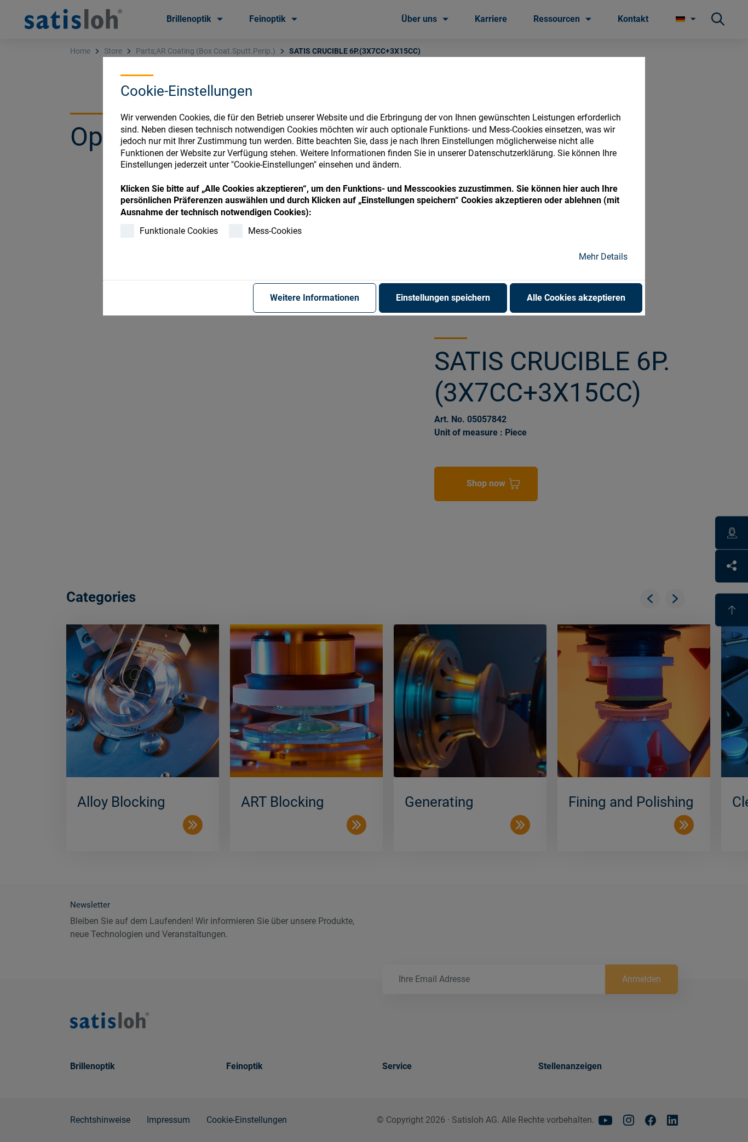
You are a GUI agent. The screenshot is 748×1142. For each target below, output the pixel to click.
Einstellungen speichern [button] (443, 297)
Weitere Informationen (314, 297)
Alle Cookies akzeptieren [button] (576, 297)
